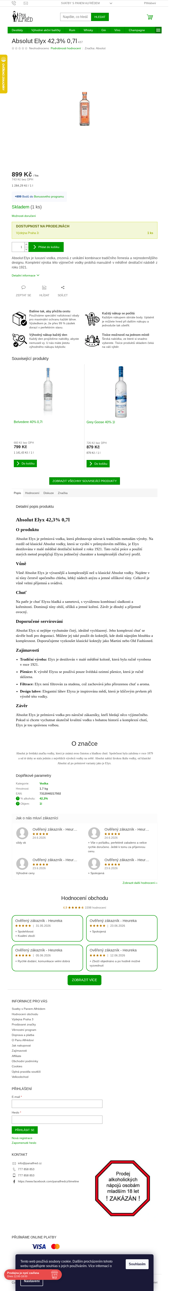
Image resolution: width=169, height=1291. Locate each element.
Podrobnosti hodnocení (66, 48)
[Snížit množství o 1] (26, 249)
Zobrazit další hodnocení (139, 882)
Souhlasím (137, 1264)
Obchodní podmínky (25, 1061)
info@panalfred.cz (30, 1163)
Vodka (44, 783)
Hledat (100, 17)
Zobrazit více (84, 980)
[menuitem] (17, 30)
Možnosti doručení (24, 216)
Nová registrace (22, 1138)
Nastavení (32, 1281)
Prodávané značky (24, 1024)
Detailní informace (23, 275)
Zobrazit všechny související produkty (85, 481)
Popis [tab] (17, 493)
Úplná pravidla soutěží (26, 1071)
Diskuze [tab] (48, 493)
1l (41, 803)
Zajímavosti (19, 1050)
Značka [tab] (63, 493)
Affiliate (16, 1056)
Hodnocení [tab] (32, 493)
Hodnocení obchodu (84, 898)
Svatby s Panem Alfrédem (80, 3)
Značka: (95, 48)
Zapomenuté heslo (24, 1142)
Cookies (17, 1066)
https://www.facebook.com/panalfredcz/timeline (48, 1181)
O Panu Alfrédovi (23, 1040)
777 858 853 (26, 1169)
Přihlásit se (24, 1130)
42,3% (44, 798)
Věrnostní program (24, 1029)
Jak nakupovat (21, 1045)
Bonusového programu (49, 196)
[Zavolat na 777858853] (18, 3)
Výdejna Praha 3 (22, 1019)
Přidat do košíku (48, 247)
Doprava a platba (23, 1035)
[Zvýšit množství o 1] (26, 244)
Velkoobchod (20, 1076)
